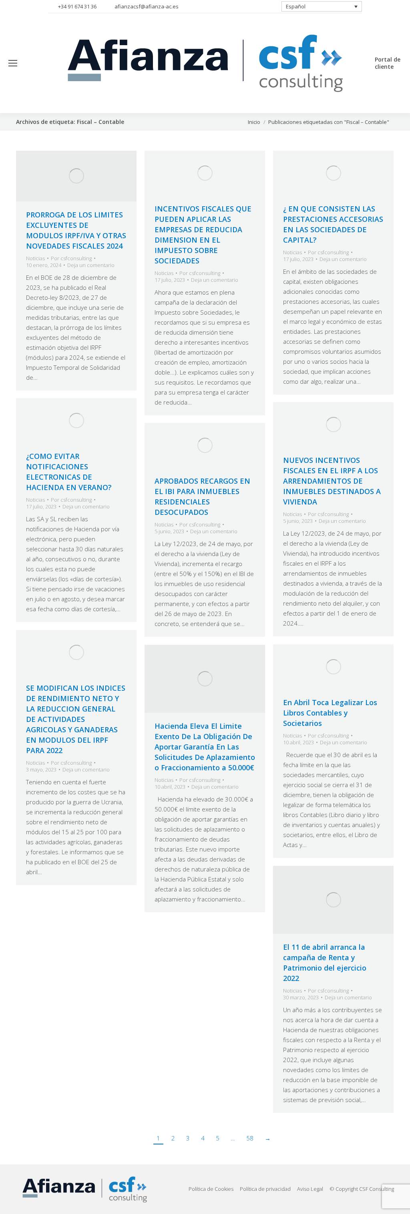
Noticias (35, 258)
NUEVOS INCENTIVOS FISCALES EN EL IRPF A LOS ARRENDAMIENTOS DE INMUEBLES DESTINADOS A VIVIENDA (332, 480)
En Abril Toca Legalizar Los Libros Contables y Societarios (330, 713)
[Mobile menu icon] (13, 63)
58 (249, 1138)
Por (71, 258)
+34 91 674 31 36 (77, 6)
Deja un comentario (91, 265)
